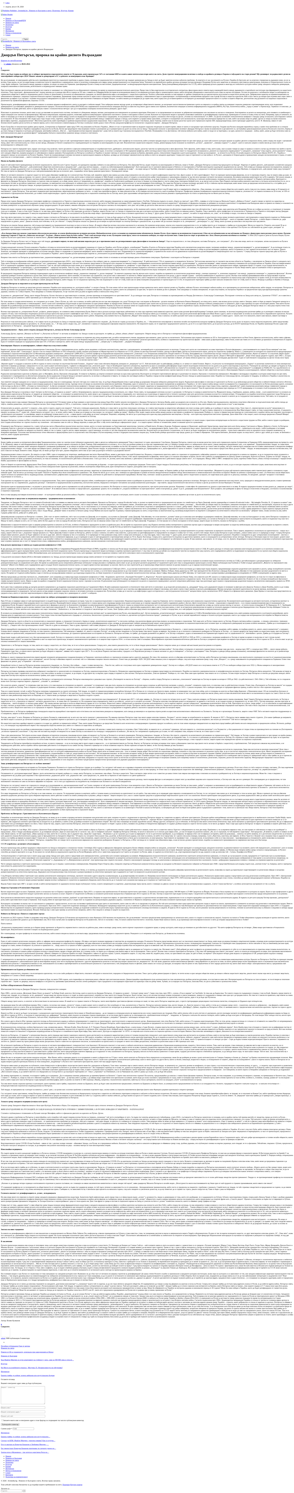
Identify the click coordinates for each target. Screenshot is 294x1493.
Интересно (10, 31)
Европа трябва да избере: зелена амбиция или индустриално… (25, 1437)
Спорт (8, 35)
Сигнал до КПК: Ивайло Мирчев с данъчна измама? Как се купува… (28, 1441)
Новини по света (12, 23)
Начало (8, 18)
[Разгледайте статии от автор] (5, 1336)
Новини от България (16, 20)
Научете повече (76, 1485)
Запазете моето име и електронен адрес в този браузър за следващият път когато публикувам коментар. (43, 1420)
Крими (8, 29)
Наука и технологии (13, 33)
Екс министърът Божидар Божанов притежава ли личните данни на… (28, 1448)
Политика (9, 25)
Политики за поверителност (17, 1477)
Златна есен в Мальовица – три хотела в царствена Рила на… (25, 1452)
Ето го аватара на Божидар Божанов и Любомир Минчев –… (25, 1444)
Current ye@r (6, 1429)
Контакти (9, 1475)
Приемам (66, 1485)
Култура (9, 27)
